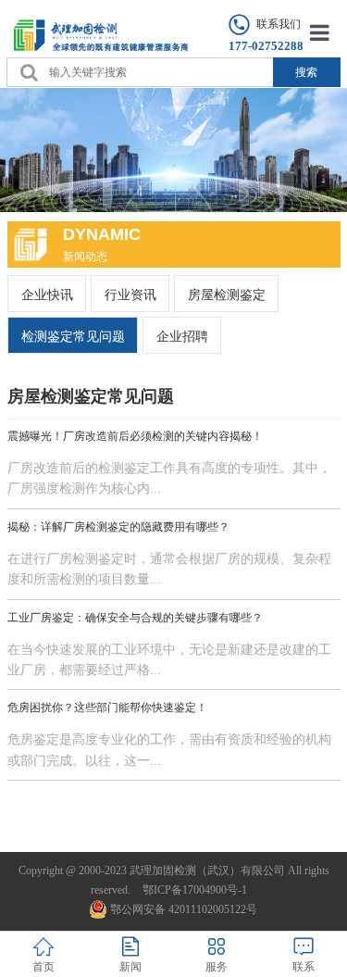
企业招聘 (182, 336)
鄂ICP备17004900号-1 (195, 889)
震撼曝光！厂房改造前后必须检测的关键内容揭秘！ (135, 436)
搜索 (306, 72)
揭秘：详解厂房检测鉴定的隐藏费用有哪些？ (118, 526)
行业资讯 (130, 294)
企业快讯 (47, 294)
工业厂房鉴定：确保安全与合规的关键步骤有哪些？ (135, 617)
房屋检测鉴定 (227, 294)
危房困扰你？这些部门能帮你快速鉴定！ (107, 707)
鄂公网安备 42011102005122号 (183, 909)
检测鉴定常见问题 (73, 336)
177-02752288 (266, 46)
